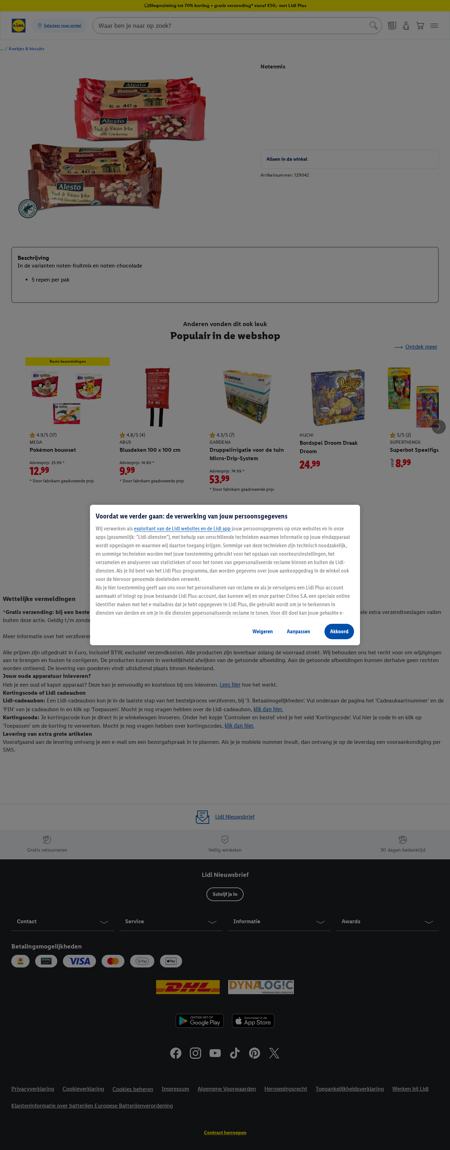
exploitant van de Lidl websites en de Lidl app (182, 528)
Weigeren (262, 631)
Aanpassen (298, 631)
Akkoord (339, 631)
